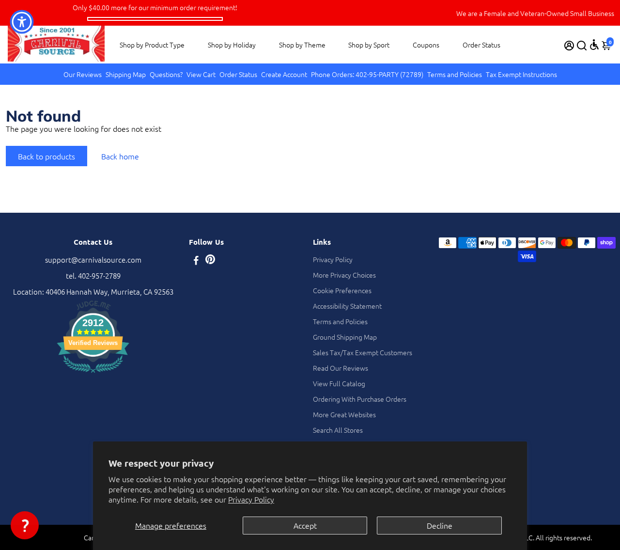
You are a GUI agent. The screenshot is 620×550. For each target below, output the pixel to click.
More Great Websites (344, 414)
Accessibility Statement (347, 306)
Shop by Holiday (232, 44)
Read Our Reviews (340, 368)
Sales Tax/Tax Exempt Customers (362, 352)
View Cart (201, 74)
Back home (120, 156)
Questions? (166, 74)
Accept (305, 525)
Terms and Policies (454, 74)
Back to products (46, 156)
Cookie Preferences (342, 290)
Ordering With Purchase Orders (359, 399)
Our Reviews (82, 74)
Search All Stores (338, 430)
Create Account (284, 74)
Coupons (426, 44)
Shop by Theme (302, 44)
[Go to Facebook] (196, 261)
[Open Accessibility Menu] (594, 44)
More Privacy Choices (344, 275)
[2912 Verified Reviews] (93, 374)
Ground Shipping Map (345, 337)
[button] (25, 525)
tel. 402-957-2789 (93, 275)
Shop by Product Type (152, 44)
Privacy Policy (251, 499)
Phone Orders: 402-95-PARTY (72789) (367, 74)
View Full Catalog (339, 383)
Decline (439, 525)
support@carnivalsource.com (93, 259)
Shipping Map (126, 74)
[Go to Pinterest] (210, 261)
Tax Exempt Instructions (521, 74)
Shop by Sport (368, 44)
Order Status (481, 44)
